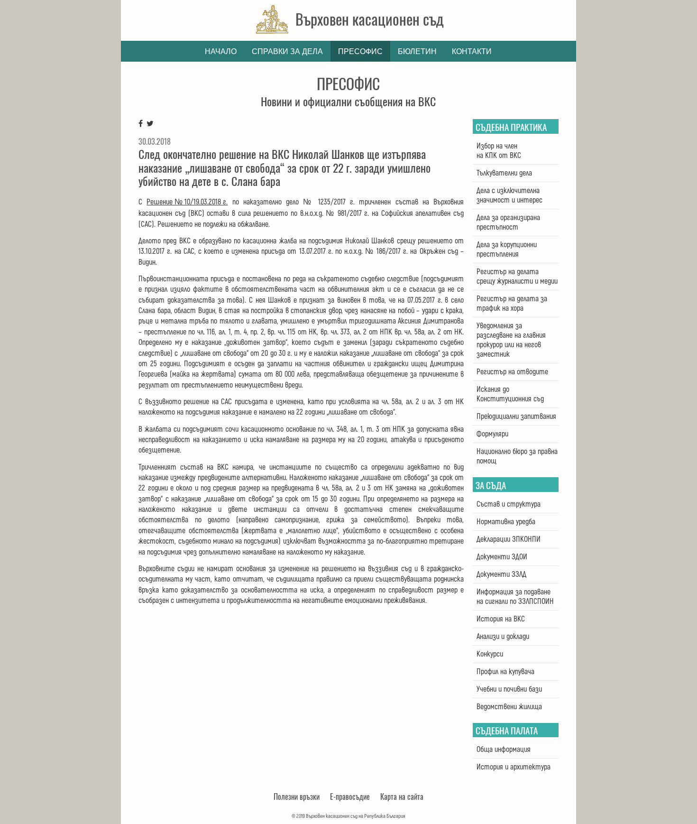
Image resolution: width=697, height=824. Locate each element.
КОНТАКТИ (472, 51)
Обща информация (504, 749)
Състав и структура (509, 504)
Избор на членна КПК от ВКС (499, 150)
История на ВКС (501, 619)
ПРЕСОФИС (360, 51)
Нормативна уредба (506, 522)
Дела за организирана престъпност (508, 222)
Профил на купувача (505, 671)
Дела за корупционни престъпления (507, 249)
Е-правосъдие (350, 796)
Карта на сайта (401, 796)
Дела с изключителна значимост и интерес (509, 195)
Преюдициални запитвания (516, 416)
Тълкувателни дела (504, 173)
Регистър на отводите (512, 372)
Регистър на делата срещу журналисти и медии (517, 276)
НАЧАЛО (221, 51)
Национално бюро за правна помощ (517, 456)
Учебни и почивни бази (509, 689)
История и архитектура (513, 767)
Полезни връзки (297, 796)
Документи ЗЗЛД (501, 574)
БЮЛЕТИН (417, 51)
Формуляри (492, 434)
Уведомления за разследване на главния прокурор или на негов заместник (511, 340)
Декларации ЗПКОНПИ (509, 539)
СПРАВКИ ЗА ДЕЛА (287, 51)
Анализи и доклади (503, 636)
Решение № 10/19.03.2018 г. (187, 202)
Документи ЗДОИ (502, 557)
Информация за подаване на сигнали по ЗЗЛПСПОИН (515, 596)
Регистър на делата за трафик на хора (512, 303)
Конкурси (490, 654)
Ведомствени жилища (509, 707)
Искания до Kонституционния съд (510, 394)
